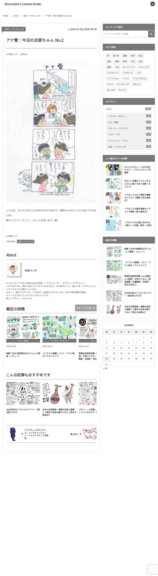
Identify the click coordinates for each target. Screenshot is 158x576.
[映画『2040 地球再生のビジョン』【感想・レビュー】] (23, 327)
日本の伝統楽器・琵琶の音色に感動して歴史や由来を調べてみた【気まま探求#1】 (59, 412)
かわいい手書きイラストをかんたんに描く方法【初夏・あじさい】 (137, 183)
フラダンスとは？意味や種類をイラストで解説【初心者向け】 (137, 197)
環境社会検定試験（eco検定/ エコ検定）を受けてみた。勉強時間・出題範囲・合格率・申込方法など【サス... (95, 356)
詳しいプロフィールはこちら (19, 298)
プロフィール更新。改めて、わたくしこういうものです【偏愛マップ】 (96, 411)
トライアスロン (140, 78)
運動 (125, 55)
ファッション (113, 78)
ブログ (128, 109)
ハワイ (126, 78)
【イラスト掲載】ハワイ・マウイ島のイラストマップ (58, 354)
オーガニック (123, 84)
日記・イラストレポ (14, 29)
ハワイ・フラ (129, 134)
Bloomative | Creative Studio (23, 4)
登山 (141, 55)
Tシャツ (122, 89)
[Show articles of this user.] (13, 269)
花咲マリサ (13, 54)
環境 (117, 61)
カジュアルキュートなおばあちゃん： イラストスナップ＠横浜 (137, 169)
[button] (145, 4)
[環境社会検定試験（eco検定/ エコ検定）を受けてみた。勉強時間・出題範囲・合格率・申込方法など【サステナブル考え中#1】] (96, 327)
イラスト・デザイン (129, 116)
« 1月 (105, 368)
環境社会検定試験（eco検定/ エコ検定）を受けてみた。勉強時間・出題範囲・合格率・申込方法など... (137, 280)
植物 (125, 61)
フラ (139, 72)
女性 (141, 61)
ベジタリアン (113, 72)
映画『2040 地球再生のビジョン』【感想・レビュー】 (23, 354)
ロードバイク (129, 67)
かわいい (137, 84)
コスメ (110, 84)
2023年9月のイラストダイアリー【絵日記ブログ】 (23, 411)
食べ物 (116, 55)
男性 (109, 61)
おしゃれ (111, 89)
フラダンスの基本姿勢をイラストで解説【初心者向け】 (137, 210)
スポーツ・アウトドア (129, 128)
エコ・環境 (129, 122)
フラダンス (128, 72)
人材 (117, 67)
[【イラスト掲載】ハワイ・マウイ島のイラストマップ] (59, 327)
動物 (109, 67)
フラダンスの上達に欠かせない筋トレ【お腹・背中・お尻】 (138, 224)
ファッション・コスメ (129, 140)
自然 (133, 55)
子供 (133, 61)
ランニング (144, 67)
